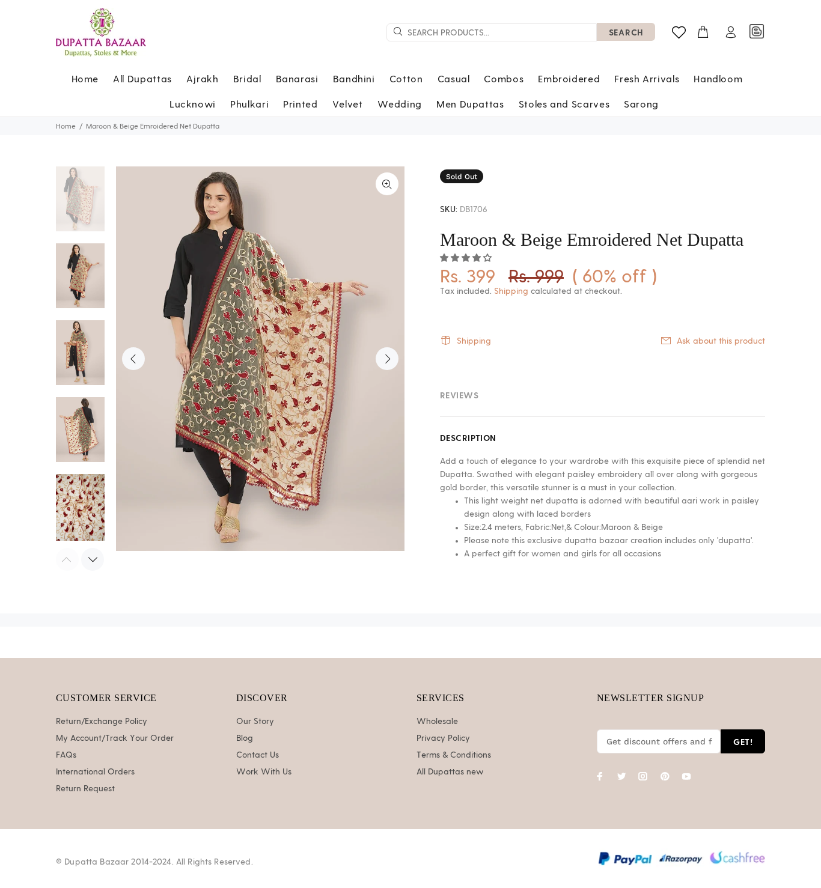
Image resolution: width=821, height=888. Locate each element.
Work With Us (263, 772)
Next (387, 358)
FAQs (66, 755)
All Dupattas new (450, 772)
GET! (742, 742)
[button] (467, 258)
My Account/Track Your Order (115, 738)
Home (66, 126)
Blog (244, 738)
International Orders (95, 772)
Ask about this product (721, 341)
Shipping (511, 291)
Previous (133, 358)
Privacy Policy (443, 738)
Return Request (85, 789)
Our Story (255, 721)
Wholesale (437, 721)
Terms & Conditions (454, 755)
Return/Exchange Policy (101, 721)
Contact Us (257, 755)
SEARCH (626, 32)
